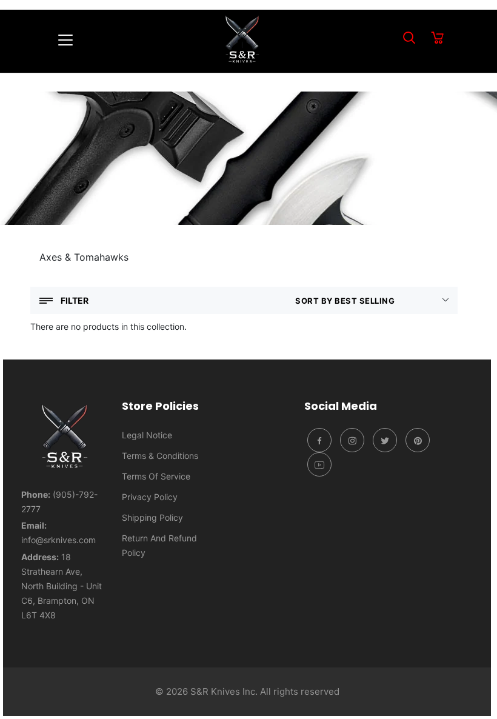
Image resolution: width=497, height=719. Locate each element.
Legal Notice (147, 435)
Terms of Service (156, 476)
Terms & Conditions (160, 455)
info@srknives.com (58, 540)
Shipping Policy (152, 517)
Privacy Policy (150, 497)
